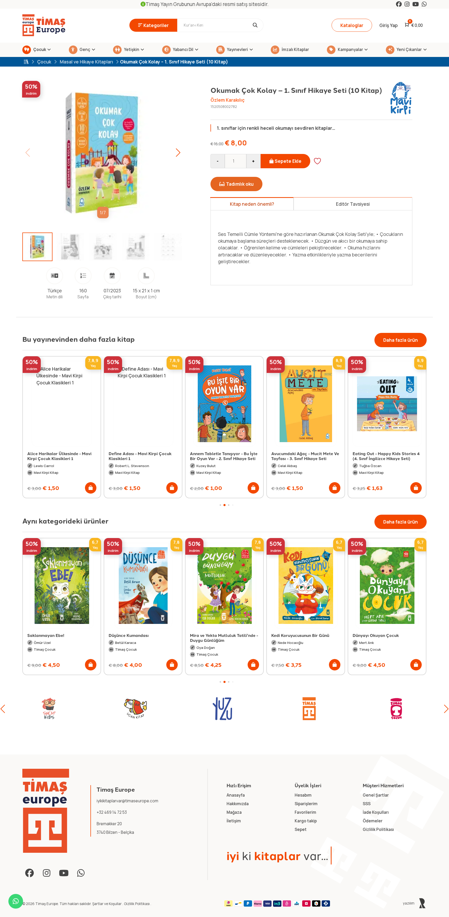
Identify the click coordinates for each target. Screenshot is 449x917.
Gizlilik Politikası (137, 903)
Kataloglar (351, 25)
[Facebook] (399, 4)
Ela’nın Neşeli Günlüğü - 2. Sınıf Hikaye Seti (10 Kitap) (383, 455)
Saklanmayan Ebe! (45, 635)
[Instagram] (407, 4)
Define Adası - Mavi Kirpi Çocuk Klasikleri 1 (58, 455)
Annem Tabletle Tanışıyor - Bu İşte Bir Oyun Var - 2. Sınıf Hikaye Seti (142, 455)
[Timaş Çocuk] (309, 708)
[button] (178, 152)
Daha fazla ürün (400, 340)
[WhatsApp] (424, 4)
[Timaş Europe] (45, 811)
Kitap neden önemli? (252, 204)
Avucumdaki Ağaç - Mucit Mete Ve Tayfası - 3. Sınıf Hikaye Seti (224, 455)
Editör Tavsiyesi (353, 204)
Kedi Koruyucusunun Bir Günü (300, 635)
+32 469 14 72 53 (112, 812)
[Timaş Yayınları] (222, 708)
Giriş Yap (388, 25)
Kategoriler (156, 25)
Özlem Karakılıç (227, 100)
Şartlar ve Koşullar (107, 903)
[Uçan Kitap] (49, 708)
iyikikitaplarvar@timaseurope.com (127, 801)
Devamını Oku (242, 271)
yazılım (409, 903)
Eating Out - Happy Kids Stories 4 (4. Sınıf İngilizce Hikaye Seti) (304, 455)
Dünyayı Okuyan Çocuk (376, 635)
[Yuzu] (135, 708)
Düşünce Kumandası (129, 635)
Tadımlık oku (240, 184)
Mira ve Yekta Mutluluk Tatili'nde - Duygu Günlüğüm (224, 637)
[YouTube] (415, 4)
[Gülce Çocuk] (396, 708)
